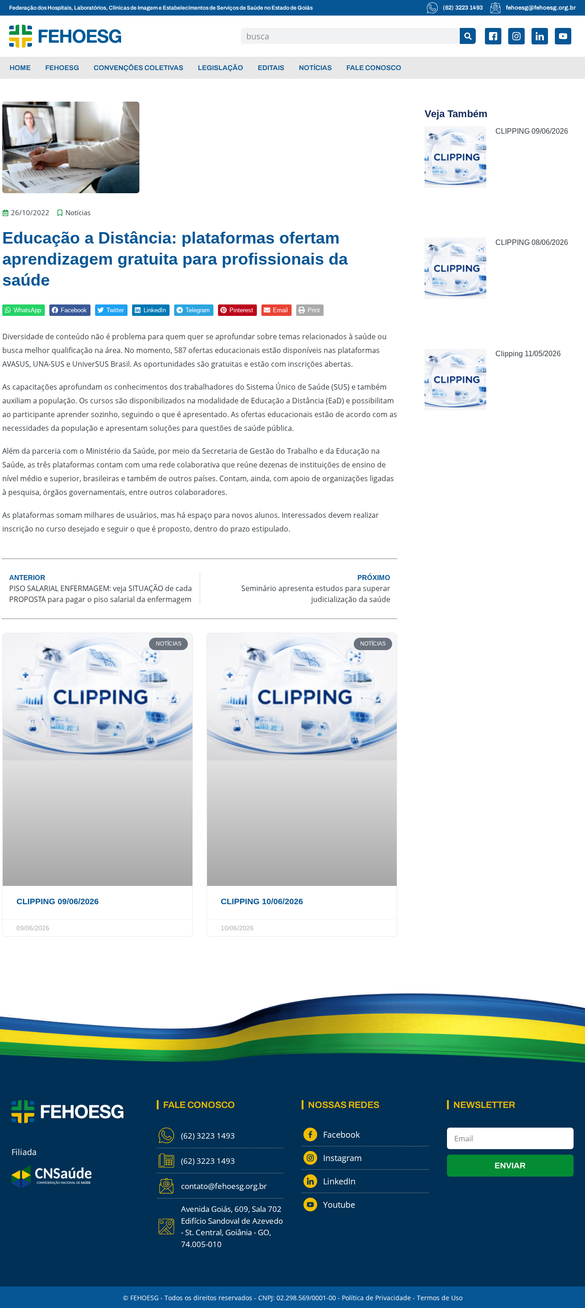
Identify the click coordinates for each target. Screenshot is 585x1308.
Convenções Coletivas (138, 67)
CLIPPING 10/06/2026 (262, 901)
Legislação (220, 67)
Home (20, 67)
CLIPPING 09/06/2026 (57, 901)
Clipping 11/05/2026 (528, 354)
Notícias (315, 67)
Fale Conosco (373, 67)
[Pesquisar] (468, 36)
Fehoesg (62, 67)
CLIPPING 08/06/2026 (531, 242)
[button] (23, 310)
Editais (271, 67)
